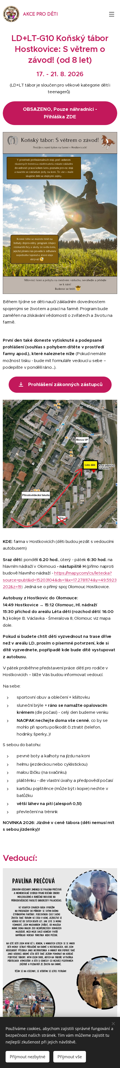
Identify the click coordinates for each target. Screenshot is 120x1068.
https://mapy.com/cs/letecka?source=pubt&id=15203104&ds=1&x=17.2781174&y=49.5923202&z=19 (59, 579)
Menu (111, 14)
